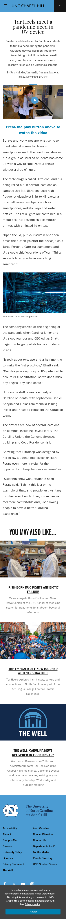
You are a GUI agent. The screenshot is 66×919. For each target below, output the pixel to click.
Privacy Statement (13, 864)
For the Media (41, 852)
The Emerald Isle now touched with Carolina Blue (33, 671)
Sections (60, 6)
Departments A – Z (44, 846)
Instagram (32, 884)
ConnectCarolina (43, 834)
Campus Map (10, 840)
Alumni (7, 834)
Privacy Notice (32, 904)
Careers (7, 846)
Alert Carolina (41, 828)
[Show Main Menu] (5, 6)
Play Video (34, 100)
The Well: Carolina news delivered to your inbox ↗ (33, 752)
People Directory (42, 858)
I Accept (33, 911)
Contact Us (39, 840)
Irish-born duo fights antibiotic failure (33, 589)
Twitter (14, 884)
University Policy (12, 852)
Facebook (4, 884)
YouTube (23, 884)
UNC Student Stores (45, 864)
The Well (8, 870)
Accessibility (10, 828)
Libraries (8, 858)
